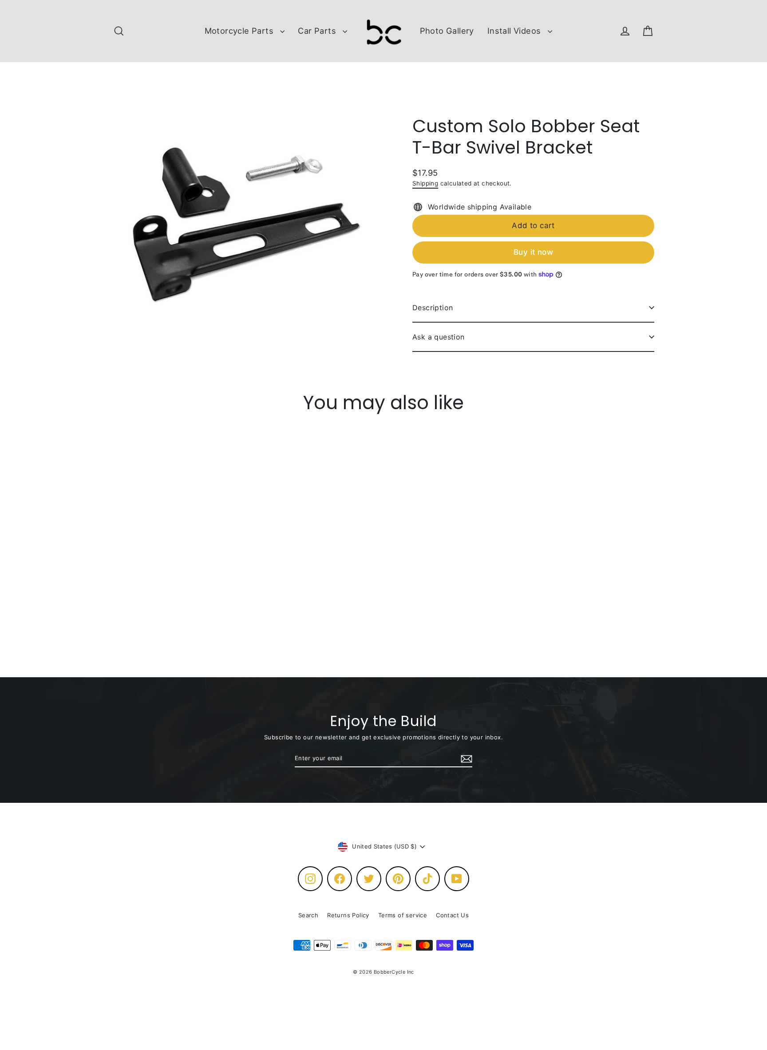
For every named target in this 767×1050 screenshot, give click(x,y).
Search (308, 915)
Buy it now (533, 252)
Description (432, 307)
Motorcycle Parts (240, 31)
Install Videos (515, 31)
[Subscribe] (465, 758)
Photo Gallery (447, 31)
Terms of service (402, 915)
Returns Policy (348, 915)
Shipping (425, 183)
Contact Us (452, 915)
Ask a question (438, 336)
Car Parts (318, 31)
